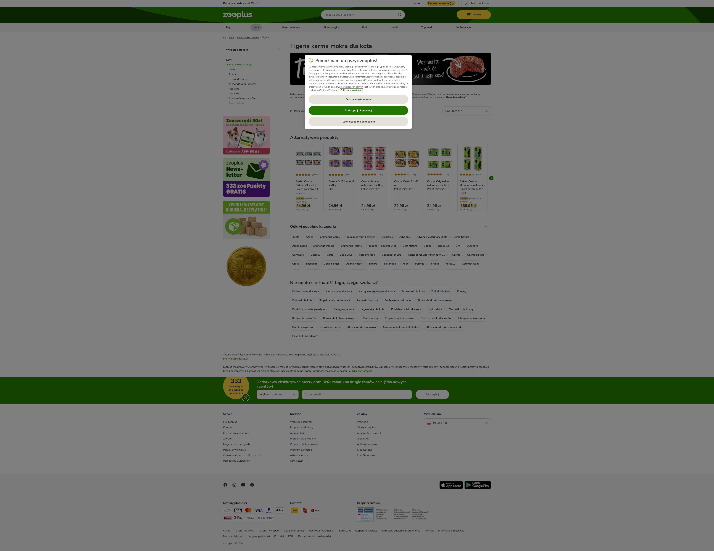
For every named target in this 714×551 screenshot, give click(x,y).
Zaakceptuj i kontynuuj (358, 110)
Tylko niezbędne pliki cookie (358, 121)
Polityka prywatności (351, 90)
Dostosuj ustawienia (358, 99)
